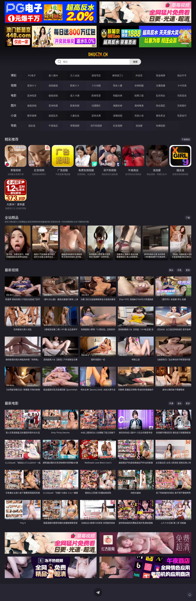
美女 (171, 270)
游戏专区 (96, 75)
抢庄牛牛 (182, 75)
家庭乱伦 (53, 115)
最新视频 (12, 270)
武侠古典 (96, 115)
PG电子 (32, 75)
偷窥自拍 (31, 105)
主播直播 (160, 85)
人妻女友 (74, 115)
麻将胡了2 (117, 75)
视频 (14, 85)
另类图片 (182, 105)
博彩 (14, 75)
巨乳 (179, 270)
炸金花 (139, 75)
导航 (14, 126)
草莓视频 (74, 125)
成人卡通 (74, 95)
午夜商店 (53, 125)
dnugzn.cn (98, 54)
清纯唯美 (139, 105)
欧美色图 (74, 105)
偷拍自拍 (53, 95)
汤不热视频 (96, 125)
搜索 (135, 61)
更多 (188, 270)
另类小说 (139, 115)
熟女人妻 (117, 85)
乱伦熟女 (160, 95)
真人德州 (53, 75)
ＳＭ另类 (182, 85)
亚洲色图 (53, 105)
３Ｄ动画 (96, 85)
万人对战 (74, 75)
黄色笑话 (160, 115)
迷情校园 (117, 115)
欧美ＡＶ (74, 85)
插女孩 (31, 125)
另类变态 (182, 95)
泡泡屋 (139, 125)
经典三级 (139, 95)
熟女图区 (160, 105)
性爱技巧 (182, 115)
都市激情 (31, 115)
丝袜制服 (139, 85)
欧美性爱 (96, 95)
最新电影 (12, 403)
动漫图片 (96, 105)
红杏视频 (117, 125)
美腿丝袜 (117, 105)
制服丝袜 (117, 95)
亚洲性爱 (31, 95)
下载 (188, 217)
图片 (14, 105)
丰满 (171, 403)
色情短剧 (160, 125)
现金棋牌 (160, 75)
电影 (14, 95)
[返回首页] (189, 594)
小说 (14, 116)
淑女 (179, 403)
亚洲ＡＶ (31, 85)
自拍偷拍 (53, 85)
